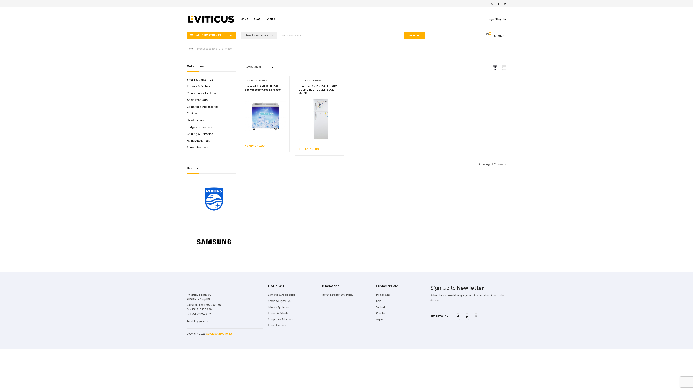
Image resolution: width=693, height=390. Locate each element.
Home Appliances (198, 140)
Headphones (195, 120)
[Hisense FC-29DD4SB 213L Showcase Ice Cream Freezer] (265, 97)
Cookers (192, 113)
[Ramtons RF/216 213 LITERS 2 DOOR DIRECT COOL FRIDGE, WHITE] (319, 101)
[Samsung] (214, 224)
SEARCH (414, 35)
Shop (257, 19)
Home (244, 19)
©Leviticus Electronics (219, 333)
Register (501, 19)
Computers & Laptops (201, 93)
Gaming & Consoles (200, 134)
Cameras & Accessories (202, 107)
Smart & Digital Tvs (200, 79)
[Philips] (214, 181)
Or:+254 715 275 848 (199, 309)
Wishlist (380, 307)
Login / (492, 19)
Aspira (270, 19)
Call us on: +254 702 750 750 (204, 304)
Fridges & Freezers (199, 127)
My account (383, 294)
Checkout (382, 313)
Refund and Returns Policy (337, 294)
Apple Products (197, 100)
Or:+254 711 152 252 (199, 314)
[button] (487, 36)
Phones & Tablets (198, 86)
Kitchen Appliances (279, 307)
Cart (379, 301)
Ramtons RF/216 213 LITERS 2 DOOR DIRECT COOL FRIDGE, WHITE (318, 90)
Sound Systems (197, 147)
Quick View (265, 130)
